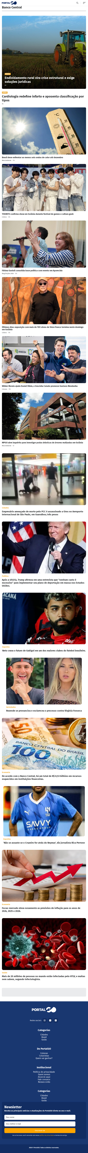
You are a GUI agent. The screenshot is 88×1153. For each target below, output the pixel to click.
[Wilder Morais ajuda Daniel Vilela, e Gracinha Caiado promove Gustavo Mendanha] (44, 363)
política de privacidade (47, 1135)
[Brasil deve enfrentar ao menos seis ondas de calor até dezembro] (44, 134)
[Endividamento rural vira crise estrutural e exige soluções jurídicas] (44, 52)
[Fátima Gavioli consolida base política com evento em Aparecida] (44, 247)
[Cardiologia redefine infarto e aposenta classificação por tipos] (44, 98)
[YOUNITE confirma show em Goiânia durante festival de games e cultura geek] (44, 191)
